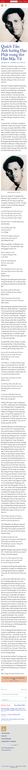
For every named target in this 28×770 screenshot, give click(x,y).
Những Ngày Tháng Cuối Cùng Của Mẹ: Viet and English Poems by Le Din (13, 709)
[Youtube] (15, 745)
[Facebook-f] (11, 745)
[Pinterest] (17, 745)
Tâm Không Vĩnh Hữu (7, 720)
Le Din (4, 711)
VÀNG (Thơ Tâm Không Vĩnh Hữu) (12, 719)
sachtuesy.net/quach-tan (14, 680)
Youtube (25, 1)
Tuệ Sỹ (4, 716)
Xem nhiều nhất (19, 705)
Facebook (20, 1)
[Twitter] (13, 745)
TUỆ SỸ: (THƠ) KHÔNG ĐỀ (10, 714)
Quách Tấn (6, 62)
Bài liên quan (5, 705)
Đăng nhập (24, 689)
